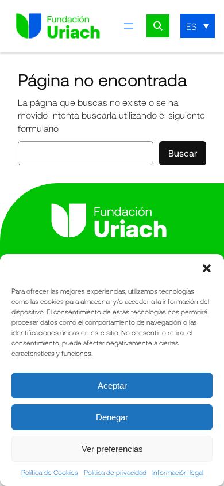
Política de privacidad (115, 472)
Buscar (182, 152)
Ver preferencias (112, 449)
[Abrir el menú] (129, 26)
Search (157, 25)
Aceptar (112, 385)
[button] (207, 268)
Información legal (177, 472)
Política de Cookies (49, 472)
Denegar (112, 417)
